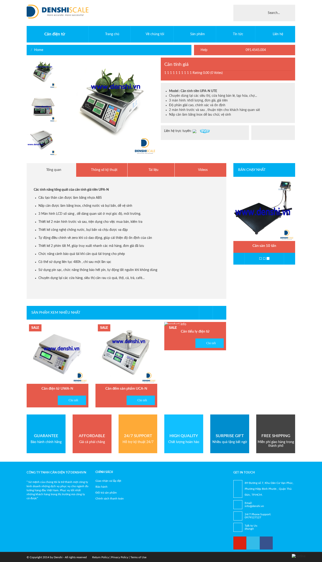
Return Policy (100, 557)
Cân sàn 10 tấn (264, 246)
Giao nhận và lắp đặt (108, 480)
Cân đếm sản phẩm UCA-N (126, 388)
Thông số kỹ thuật (103, 170)
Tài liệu (153, 170)
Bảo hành (101, 486)
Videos (202, 170)
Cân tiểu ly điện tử (195, 331)
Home (38, 50)
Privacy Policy (119, 557)
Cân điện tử (54, 34)
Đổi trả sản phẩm (106, 492)
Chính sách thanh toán (109, 498)
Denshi (58, 557)
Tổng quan (53, 170)
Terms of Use (138, 557)
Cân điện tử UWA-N (57, 388)
